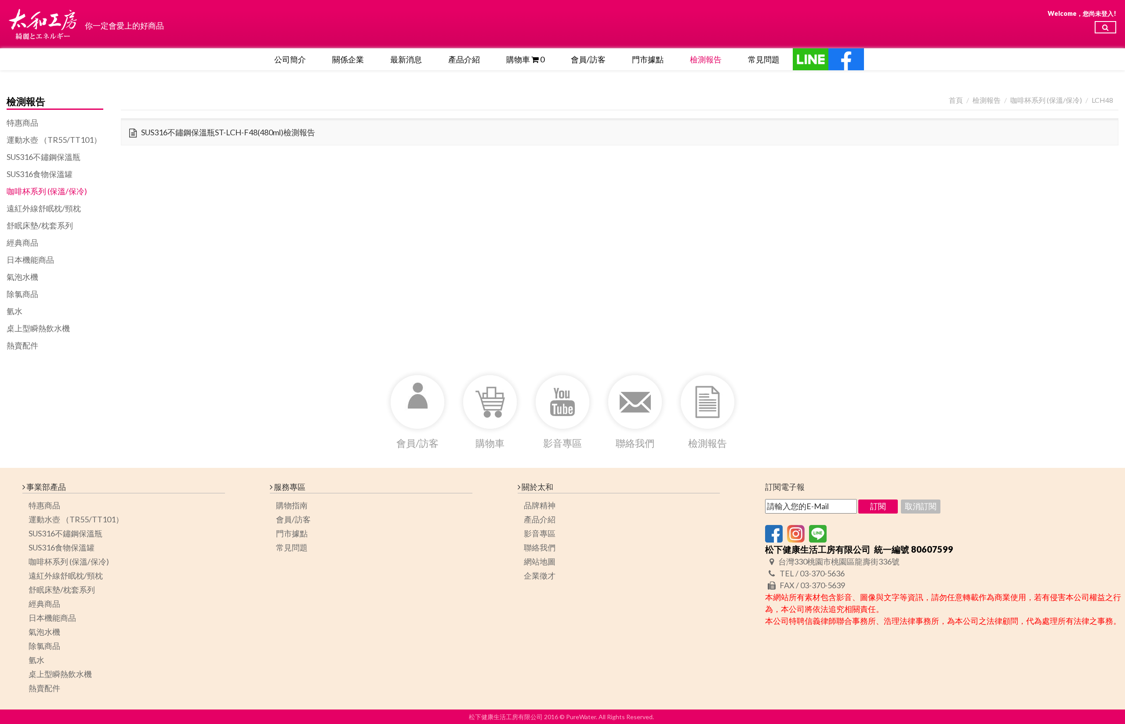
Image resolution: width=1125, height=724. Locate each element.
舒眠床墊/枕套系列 (40, 225)
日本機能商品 (30, 259)
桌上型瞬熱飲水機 (38, 328)
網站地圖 (539, 561)
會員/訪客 (588, 59)
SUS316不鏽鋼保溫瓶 (43, 157)
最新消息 (406, 59)
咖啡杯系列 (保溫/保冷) (47, 191)
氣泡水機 (22, 277)
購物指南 (292, 505)
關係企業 (348, 59)
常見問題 (764, 59)
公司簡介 (290, 59)
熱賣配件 (22, 345)
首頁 (956, 100)
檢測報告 (706, 59)
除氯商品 (22, 294)
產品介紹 (464, 59)
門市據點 (648, 59)
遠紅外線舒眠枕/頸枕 (44, 208)
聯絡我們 (539, 547)
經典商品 (22, 242)
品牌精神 (539, 505)
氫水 (14, 311)
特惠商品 (22, 122)
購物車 (525, 59)
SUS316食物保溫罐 (40, 174)
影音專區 (539, 533)
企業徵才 (539, 575)
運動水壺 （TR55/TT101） (54, 140)
